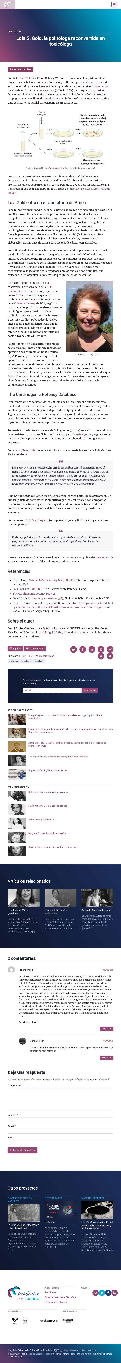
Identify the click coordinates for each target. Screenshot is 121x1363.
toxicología (38, 661)
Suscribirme (90, 690)
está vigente (83, 434)
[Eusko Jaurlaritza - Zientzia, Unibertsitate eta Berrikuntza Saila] (68, 1321)
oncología (26, 661)
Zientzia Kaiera (53, 1198)
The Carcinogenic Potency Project (34, 593)
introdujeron (86, 82)
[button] (73, 649)
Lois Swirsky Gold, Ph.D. (28, 588)
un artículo (102, 557)
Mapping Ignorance (92, 1198)
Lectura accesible (20, 69)
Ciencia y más (14, 31)
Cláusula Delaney (25, 303)
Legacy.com (95, 354)
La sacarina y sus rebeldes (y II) (45, 598)
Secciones (50, 1292)
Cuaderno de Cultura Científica (20, 1199)
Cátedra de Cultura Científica (60, 1297)
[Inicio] (7, 4)
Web (10, 1137)
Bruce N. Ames (27, 78)
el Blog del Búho (52, 632)
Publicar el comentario (22, 1150)
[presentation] (60, 719)
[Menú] (114, 4)
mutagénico (46, 90)
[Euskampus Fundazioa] (49, 1321)
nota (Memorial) (24, 450)
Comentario (14, 1085)
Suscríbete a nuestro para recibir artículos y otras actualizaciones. (60, 682)
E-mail (12, 1126)
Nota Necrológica (36, 520)
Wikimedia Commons (64, 168)
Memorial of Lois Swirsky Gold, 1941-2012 (52, 580)
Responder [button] (106, 1029)
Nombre (13, 1115)
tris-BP (74, 188)
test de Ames (52, 98)
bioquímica (13, 661)
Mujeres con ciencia (55, 1302)
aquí (10, 356)
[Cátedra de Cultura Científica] (21, 1321)
